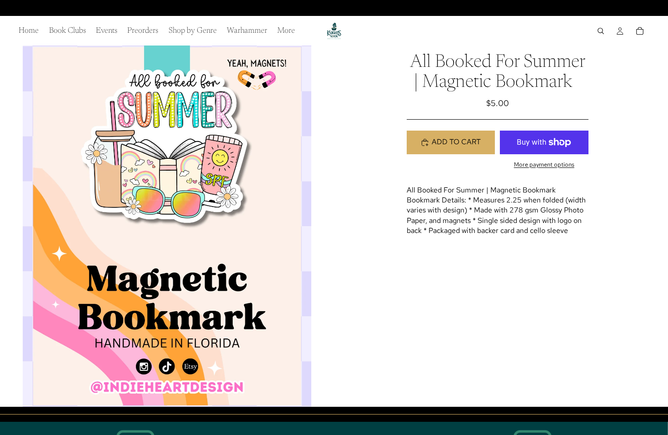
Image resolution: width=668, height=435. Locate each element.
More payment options (544, 164)
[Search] (601, 31)
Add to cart (456, 142)
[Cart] (640, 31)
